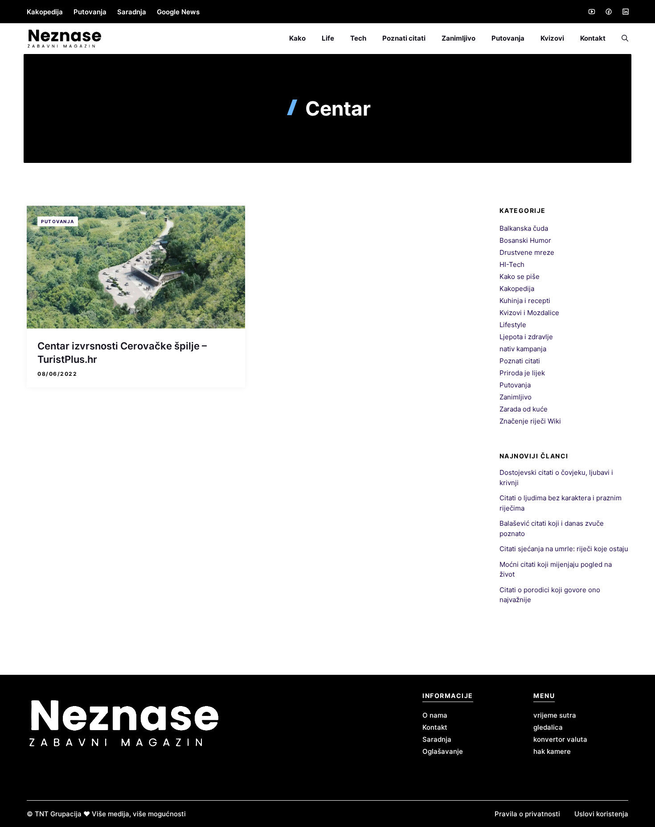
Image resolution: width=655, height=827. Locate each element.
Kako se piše (519, 276)
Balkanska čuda (523, 228)
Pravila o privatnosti (527, 814)
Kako (297, 38)
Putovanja (90, 12)
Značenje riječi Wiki (530, 421)
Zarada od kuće (523, 409)
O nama (434, 715)
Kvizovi (552, 38)
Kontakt (593, 38)
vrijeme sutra (554, 715)
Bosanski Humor (525, 240)
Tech (358, 38)
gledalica (548, 727)
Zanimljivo (458, 38)
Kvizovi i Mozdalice (529, 312)
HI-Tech (511, 264)
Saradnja (131, 12)
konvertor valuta (560, 739)
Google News (178, 12)
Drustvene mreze (526, 252)
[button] (621, 38)
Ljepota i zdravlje (526, 336)
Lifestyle (512, 324)
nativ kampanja (522, 349)
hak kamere (552, 751)
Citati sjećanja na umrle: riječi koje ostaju (563, 548)
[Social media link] (591, 11)
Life (328, 38)
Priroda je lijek (522, 373)
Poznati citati (404, 38)
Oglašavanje (442, 751)
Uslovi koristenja (601, 814)
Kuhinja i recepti (524, 300)
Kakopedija (45, 12)
